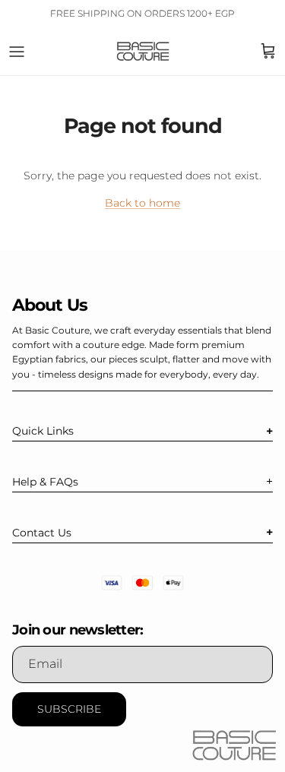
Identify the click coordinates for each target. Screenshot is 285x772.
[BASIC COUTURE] (143, 51)
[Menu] (16, 51)
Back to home (142, 203)
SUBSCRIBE (69, 709)
